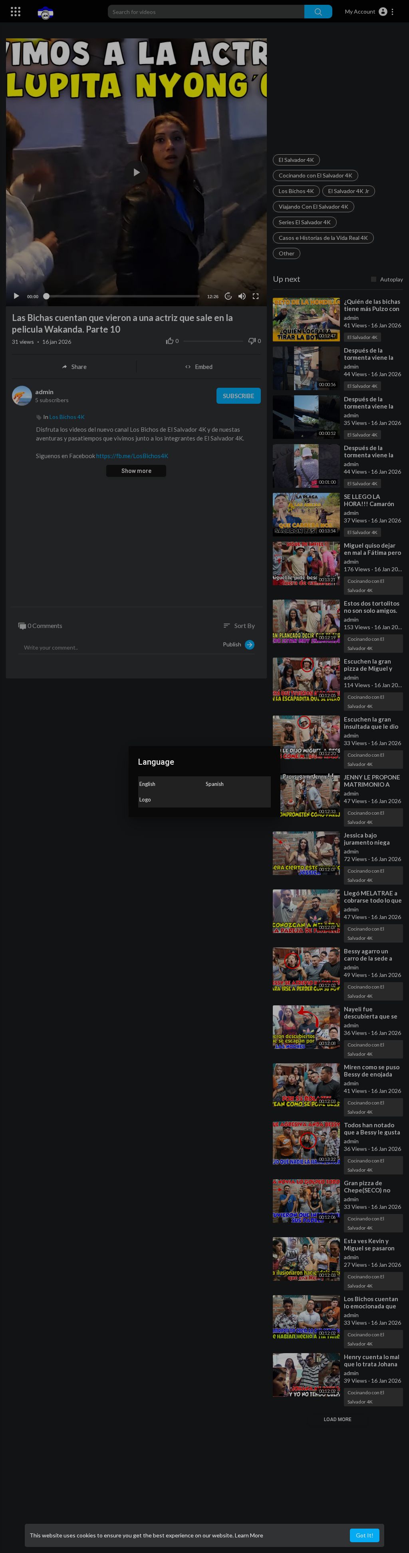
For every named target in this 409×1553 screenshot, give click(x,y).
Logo (145, 799)
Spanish (215, 784)
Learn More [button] (249, 1535)
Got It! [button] (364, 1535)
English (147, 784)
